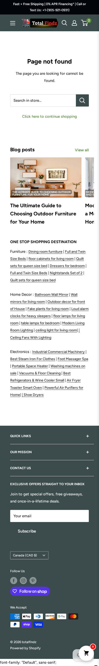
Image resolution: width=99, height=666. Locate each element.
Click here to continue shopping (49, 116)
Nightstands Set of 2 (66, 273)
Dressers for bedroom (67, 266)
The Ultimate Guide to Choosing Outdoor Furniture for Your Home (43, 213)
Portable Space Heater (30, 366)
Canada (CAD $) (25, 555)
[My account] (74, 23)
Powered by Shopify (25, 648)
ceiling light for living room (56, 330)
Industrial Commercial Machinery (58, 352)
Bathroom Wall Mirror (51, 294)
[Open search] (64, 23)
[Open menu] (12, 23)
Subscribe (27, 531)
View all (82, 150)
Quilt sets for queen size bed (33, 280)
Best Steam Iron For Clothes (32, 359)
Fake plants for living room (48, 309)
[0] (84, 23)
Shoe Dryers (34, 395)
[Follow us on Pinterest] (33, 580)
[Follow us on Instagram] (23, 580)
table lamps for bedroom (40, 323)
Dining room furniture (45, 251)
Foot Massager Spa (73, 359)
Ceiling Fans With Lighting (30, 337)
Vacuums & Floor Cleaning (40, 373)
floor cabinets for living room (51, 259)
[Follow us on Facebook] (13, 580)
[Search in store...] (82, 100)
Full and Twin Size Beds (28, 273)
